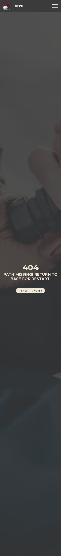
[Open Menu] (55, 6)
